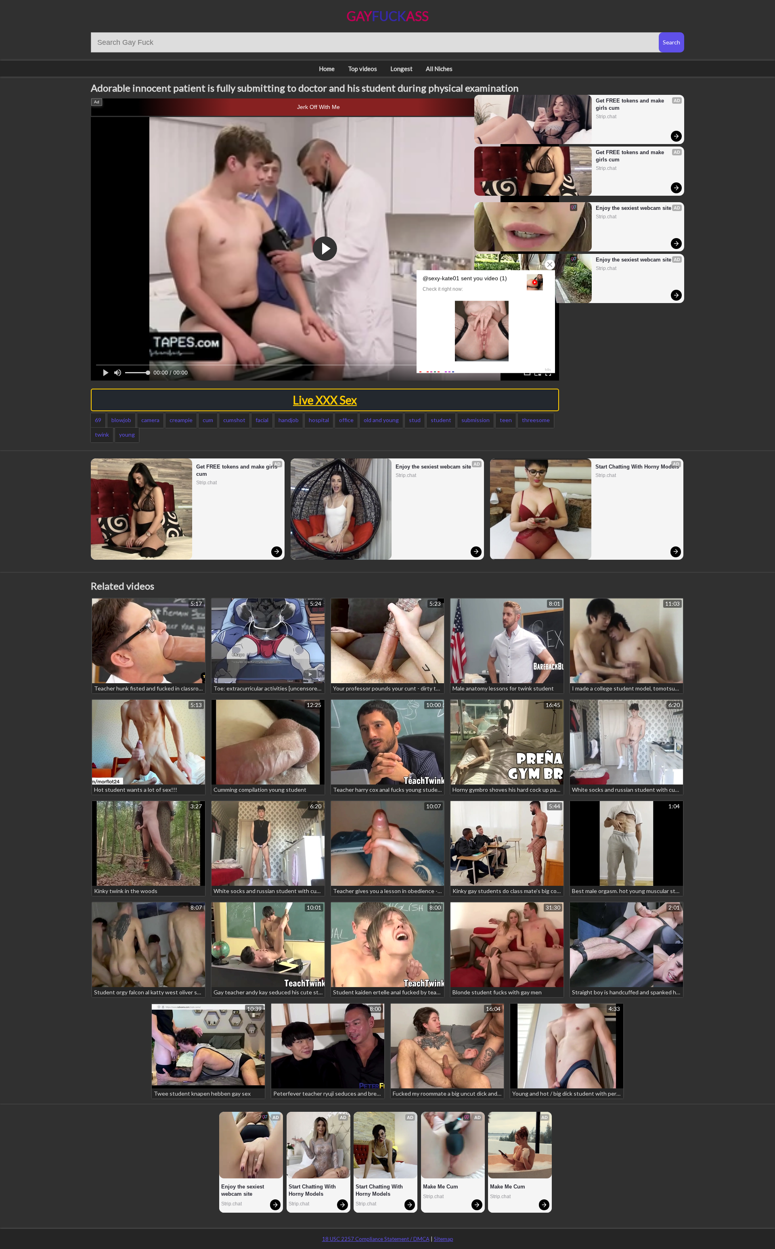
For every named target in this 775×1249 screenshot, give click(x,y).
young (127, 434)
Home (327, 68)
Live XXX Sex (325, 399)
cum (208, 419)
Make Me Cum (440, 1187)
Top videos (362, 68)
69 (98, 419)
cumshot (234, 419)
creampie (181, 419)
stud (415, 419)
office (346, 419)
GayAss (388, 16)
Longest (401, 68)
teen (506, 419)
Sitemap (443, 1239)
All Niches (439, 68)
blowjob (121, 419)
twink (102, 434)
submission (475, 419)
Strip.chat (606, 116)
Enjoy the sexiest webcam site (633, 208)
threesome (536, 419)
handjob (289, 419)
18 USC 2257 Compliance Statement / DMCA (375, 1239)
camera (150, 419)
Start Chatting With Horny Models (637, 467)
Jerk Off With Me (318, 107)
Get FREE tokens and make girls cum (631, 104)
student (441, 419)
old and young (381, 419)
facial (262, 419)
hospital (319, 419)
